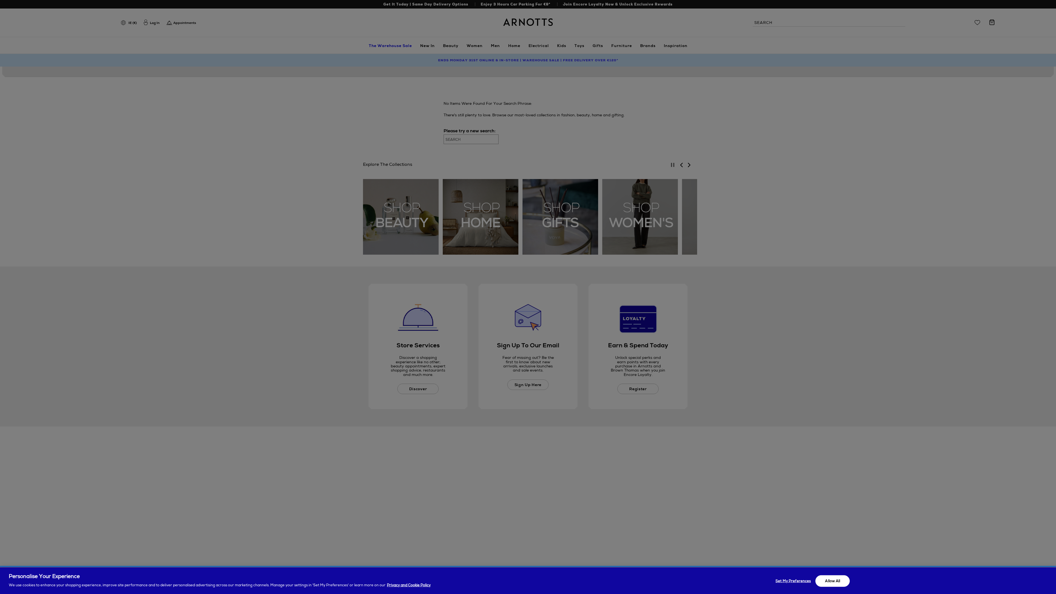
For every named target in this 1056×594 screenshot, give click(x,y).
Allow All (832, 581)
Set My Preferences (793, 581)
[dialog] (528, 580)
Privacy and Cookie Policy (409, 584)
